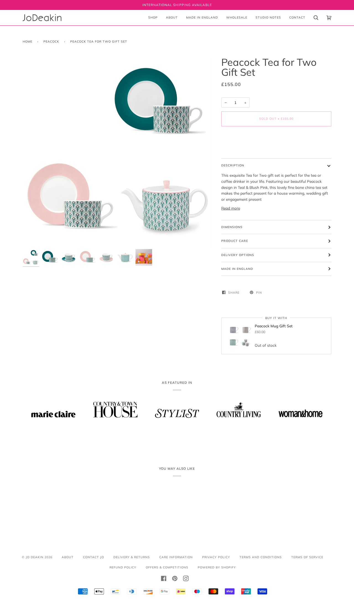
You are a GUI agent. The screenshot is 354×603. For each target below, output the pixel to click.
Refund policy (123, 567)
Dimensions (232, 227)
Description (232, 165)
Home (27, 41)
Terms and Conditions (261, 557)
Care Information (176, 557)
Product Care (234, 241)
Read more (230, 208)
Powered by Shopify (217, 567)
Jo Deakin (34, 557)
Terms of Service (307, 557)
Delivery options (237, 255)
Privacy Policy (216, 557)
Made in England (237, 269)
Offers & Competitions (167, 567)
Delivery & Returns (131, 557)
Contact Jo (93, 557)
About (68, 557)
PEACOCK (51, 41)
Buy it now (276, 142)
